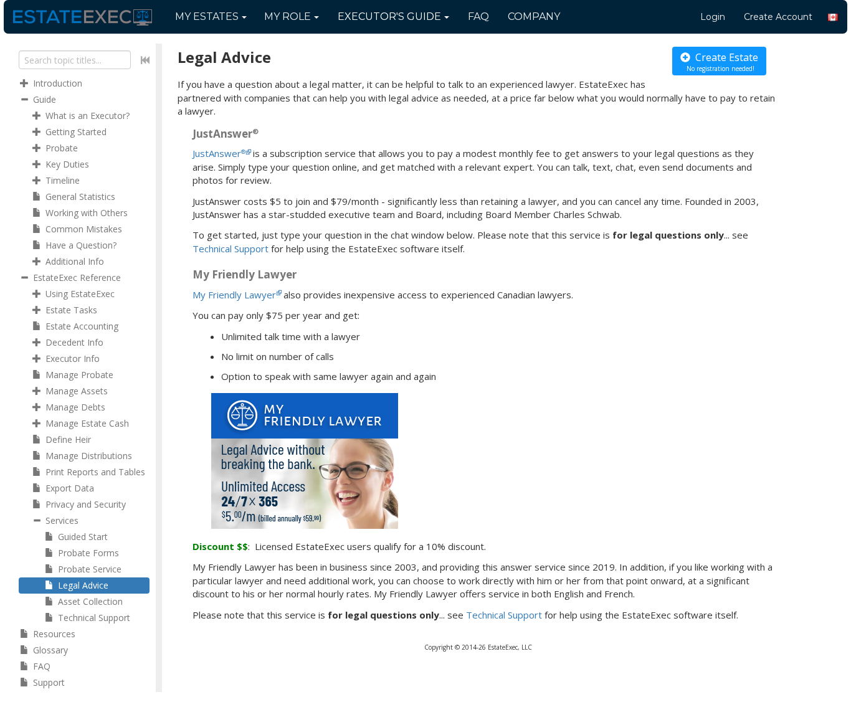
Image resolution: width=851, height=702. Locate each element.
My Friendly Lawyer (234, 294)
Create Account (778, 16)
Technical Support (231, 248)
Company (534, 16)
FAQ (478, 16)
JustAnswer (219, 153)
